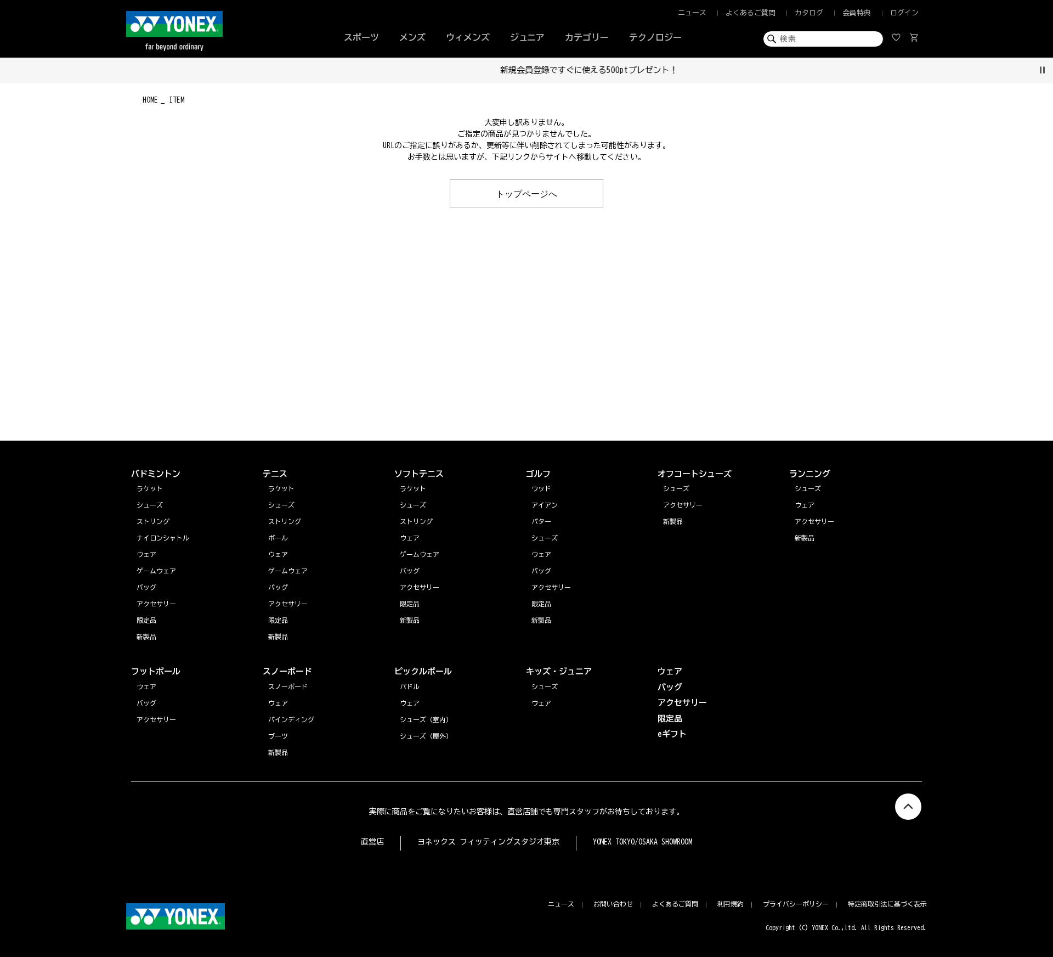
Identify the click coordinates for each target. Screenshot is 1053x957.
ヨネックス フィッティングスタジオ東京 (488, 842)
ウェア (804, 505)
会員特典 (856, 12)
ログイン (904, 12)
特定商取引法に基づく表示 (887, 903)
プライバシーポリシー (796, 903)
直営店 (372, 842)
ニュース (692, 12)
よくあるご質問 (750, 12)
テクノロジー (655, 37)
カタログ (809, 12)
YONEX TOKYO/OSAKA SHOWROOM (643, 842)
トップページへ (526, 193)
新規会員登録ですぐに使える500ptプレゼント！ (527, 70)
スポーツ (361, 37)
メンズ (412, 37)
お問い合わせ (613, 903)
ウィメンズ (468, 37)
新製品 (804, 537)
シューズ (808, 488)
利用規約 (730, 903)
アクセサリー (814, 521)
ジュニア (527, 37)
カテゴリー (587, 37)
